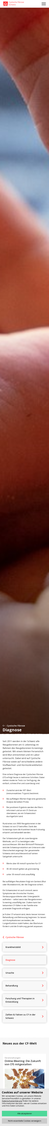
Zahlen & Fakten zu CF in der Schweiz (20, 1016)
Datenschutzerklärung (12, 1101)
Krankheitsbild (13, 947)
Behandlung (11, 985)
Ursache (9, 972)
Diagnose (10, 960)
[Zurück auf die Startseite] (13, 3)
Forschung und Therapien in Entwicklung (19, 1000)
